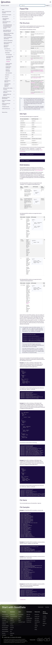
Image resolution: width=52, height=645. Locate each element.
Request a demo (40, 607)
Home (3, 9)
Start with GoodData (14, 607)
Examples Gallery (29, 618)
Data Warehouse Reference (7, 81)
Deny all (40, 639)
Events (36, 627)
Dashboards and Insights (6, 14)
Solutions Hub (12, 614)
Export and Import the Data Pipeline (8, 43)
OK (47, 639)
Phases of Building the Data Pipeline (8, 38)
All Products (3, 5)
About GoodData (45, 612)
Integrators (7, 74)
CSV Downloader (9, 54)
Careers (44, 621)
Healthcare (12, 620)
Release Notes (4, 112)
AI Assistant (4, 620)
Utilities (6, 78)
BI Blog (36, 629)
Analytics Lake (4, 618)
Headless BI (4, 623)
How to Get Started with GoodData (6, 12)
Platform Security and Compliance (6, 104)
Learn (19, 611)
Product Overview (5, 614)
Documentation (20, 614)
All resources (37, 614)
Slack (19, 618)
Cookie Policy (6, 642)
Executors (7, 76)
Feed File (8, 61)
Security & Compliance (4, 634)
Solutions (12, 611)
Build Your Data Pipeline (8, 40)
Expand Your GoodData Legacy (6, 101)
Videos (36, 623)
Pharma (11, 629)
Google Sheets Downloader (8, 67)
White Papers (37, 620)
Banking (11, 635)
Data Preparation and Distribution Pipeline (7, 31)
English (47, 5)
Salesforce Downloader (8, 70)
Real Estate (12, 627)
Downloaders (7, 52)
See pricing (47, 607)
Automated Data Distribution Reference (7, 85)
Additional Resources (6, 108)
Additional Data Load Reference (7, 95)
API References (29, 620)
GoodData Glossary (5, 106)
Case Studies (37, 618)
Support (19, 620)
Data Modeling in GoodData (6, 19)
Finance (11, 623)
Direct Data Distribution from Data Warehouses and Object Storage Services (7, 26)
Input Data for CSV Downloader (9, 57)
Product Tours (37, 616)
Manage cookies (32, 639)
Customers (44, 617)
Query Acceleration (5, 631)
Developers (29, 611)
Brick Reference (7, 48)
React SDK (28, 616)
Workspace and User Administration (6, 98)
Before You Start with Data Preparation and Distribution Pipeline (8, 34)
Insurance (11, 625)
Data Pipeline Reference (6, 46)
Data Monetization (5, 629)
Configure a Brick (8, 50)
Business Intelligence (5, 616)
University (19, 616)
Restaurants (12, 633)
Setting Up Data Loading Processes (7, 89)
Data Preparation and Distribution (6, 22)
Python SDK (28, 614)
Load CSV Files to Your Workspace (7, 92)
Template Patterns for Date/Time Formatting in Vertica (37, 71)
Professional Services (13, 616)
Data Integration (5, 16)
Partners (44, 619)
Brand (44, 625)
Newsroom (44, 623)
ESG (11, 631)
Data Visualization (5, 627)
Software (11, 618)
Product (4, 611)
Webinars (36, 625)
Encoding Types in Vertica (36, 77)
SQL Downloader (9, 72)
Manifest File (8, 59)
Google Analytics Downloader (9, 64)
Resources (37, 611)
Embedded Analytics (5, 625)
